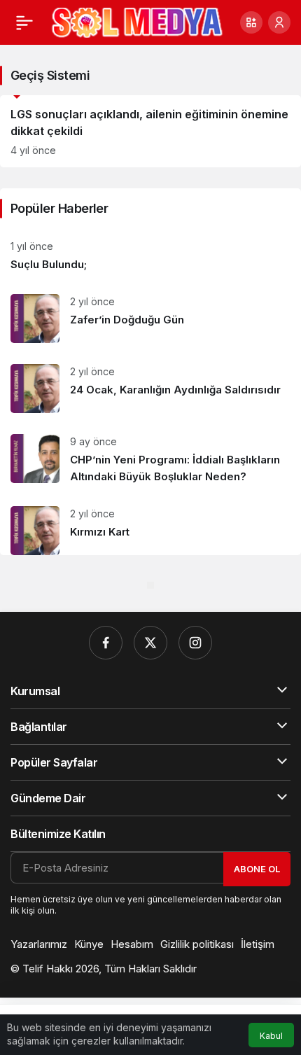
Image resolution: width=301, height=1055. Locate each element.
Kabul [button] (271, 1035)
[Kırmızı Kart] (150, 525)
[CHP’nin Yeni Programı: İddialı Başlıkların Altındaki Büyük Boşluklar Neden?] (150, 460)
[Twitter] (150, 642)
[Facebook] (105, 642)
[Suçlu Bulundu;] (150, 256)
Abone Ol (257, 868)
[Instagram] (195, 642)
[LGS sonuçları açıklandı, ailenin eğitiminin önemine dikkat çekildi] (150, 131)
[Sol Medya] (137, 21)
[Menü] (24, 22)
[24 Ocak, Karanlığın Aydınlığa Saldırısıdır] (150, 389)
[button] (251, 22)
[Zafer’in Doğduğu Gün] (150, 319)
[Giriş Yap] (279, 22)
